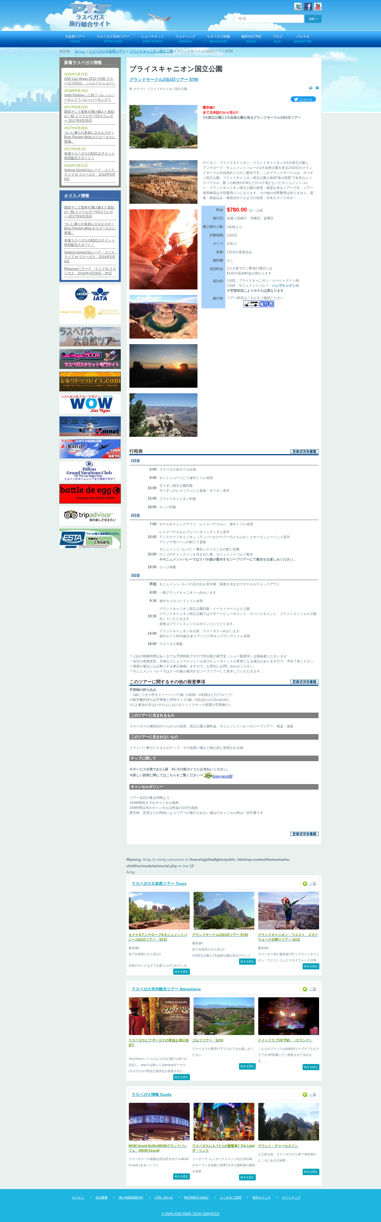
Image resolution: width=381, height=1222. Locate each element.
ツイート (305, 100)
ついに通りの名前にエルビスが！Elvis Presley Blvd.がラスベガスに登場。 (89, 137)
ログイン (78, 1197)
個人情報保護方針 (131, 1197)
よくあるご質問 (230, 1197)
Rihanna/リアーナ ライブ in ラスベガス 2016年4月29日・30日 (90, 271)
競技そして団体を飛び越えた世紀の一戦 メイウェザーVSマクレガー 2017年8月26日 (89, 116)
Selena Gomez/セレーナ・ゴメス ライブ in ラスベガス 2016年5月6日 (90, 174)
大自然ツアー (75, 39)
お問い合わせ (164, 1197)
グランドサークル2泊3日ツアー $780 (163, 79)
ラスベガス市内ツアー (113, 39)
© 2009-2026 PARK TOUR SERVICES (190, 1214)
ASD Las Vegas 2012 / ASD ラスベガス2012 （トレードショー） (89, 81)
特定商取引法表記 (196, 1197)
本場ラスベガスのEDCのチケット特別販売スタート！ (89, 156)
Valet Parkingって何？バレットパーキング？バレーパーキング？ (89, 97)
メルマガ (303, 39)
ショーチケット (152, 39)
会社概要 (101, 1197)
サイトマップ (291, 1197)
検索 (312, 19)
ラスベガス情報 (218, 39)
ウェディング (185, 39)
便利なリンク (261, 1197)
